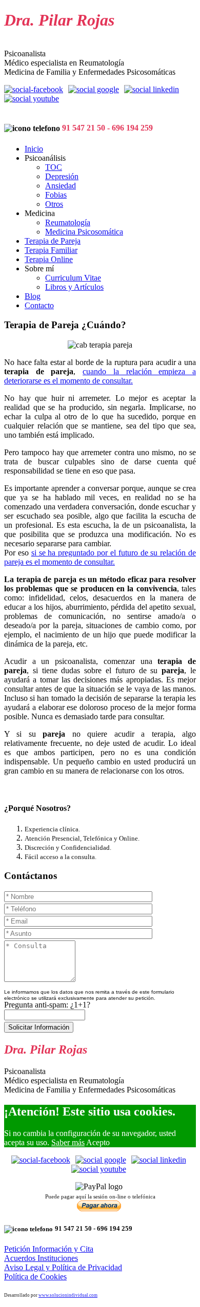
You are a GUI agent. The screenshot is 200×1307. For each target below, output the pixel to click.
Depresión (61, 176)
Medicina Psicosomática (84, 231)
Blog (33, 296)
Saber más (68, 1142)
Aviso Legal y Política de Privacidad (63, 1267)
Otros (54, 204)
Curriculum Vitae (73, 277)
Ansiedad (60, 185)
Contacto (39, 305)
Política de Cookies (35, 1276)
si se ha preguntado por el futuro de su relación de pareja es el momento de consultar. (100, 557)
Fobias (56, 194)
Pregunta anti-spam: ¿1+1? (47, 1004)
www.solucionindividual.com (67, 1295)
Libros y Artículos (74, 287)
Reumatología (67, 222)
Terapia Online (49, 259)
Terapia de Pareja (53, 241)
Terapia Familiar (51, 250)
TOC (53, 167)
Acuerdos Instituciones (41, 1258)
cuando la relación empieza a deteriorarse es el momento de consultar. (100, 376)
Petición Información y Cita (48, 1249)
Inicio (34, 148)
